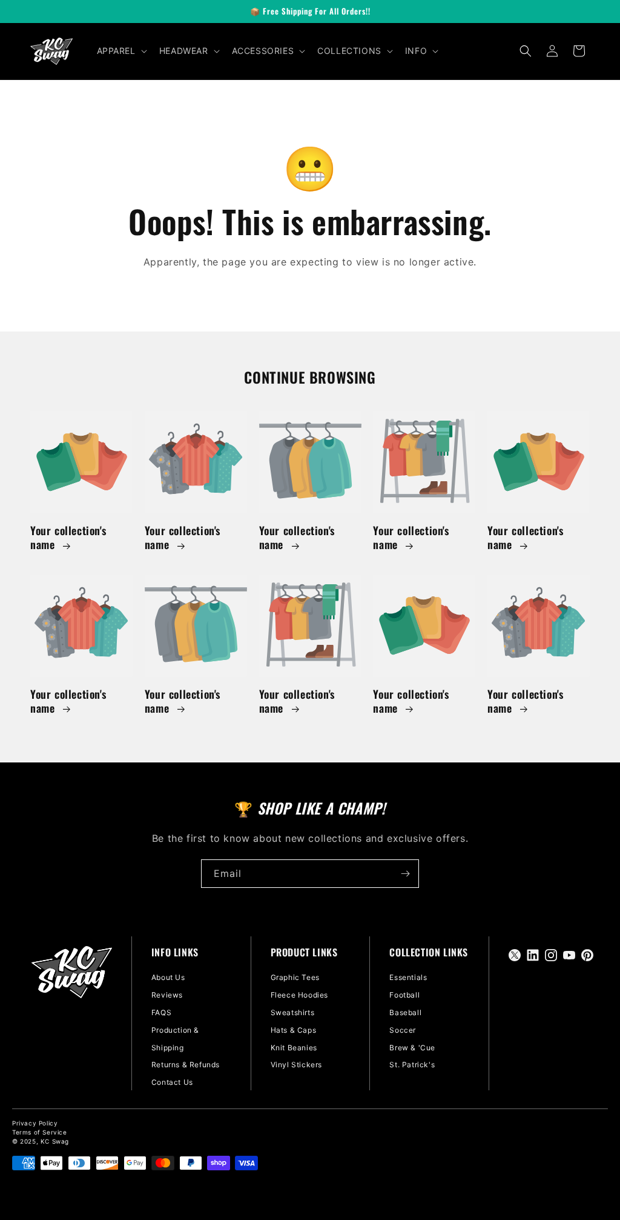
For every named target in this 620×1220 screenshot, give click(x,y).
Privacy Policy (35, 1123)
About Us (168, 977)
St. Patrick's (412, 1064)
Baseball (405, 1012)
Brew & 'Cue (412, 1047)
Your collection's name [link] (68, 538)
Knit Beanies (294, 1047)
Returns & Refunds (185, 1064)
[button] (121, 51)
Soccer (402, 1030)
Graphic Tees (295, 977)
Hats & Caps (294, 1030)
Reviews (167, 994)
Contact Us (172, 1082)
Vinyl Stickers (296, 1064)
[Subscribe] (405, 873)
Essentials (408, 977)
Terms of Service (39, 1132)
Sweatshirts (293, 1012)
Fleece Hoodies (299, 994)
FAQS (161, 1012)
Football (404, 994)
